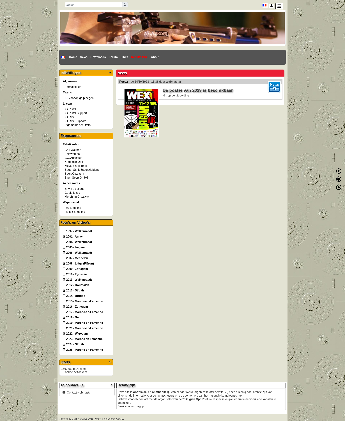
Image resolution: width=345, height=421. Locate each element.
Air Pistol (70, 109)
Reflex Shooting (75, 211)
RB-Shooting (73, 207)
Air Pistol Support (76, 113)
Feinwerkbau (73, 153)
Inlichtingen (85, 73)
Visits (85, 362)
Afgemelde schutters (78, 124)
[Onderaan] (338, 187)
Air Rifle (70, 117)
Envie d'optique (74, 188)
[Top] (338, 171)
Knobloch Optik (74, 161)
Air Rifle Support (75, 121)
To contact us (86, 385)
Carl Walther (72, 149)
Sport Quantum (74, 173)
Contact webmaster (79, 392)
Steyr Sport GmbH (76, 177)
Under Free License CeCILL (110, 418)
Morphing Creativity (77, 196)
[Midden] (338, 179)
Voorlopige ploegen (81, 98)
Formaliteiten (73, 86)
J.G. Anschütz (73, 157)
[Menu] (279, 6)
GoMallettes (72, 192)
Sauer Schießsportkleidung (82, 169)
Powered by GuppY (69, 418)
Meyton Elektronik (76, 165)
